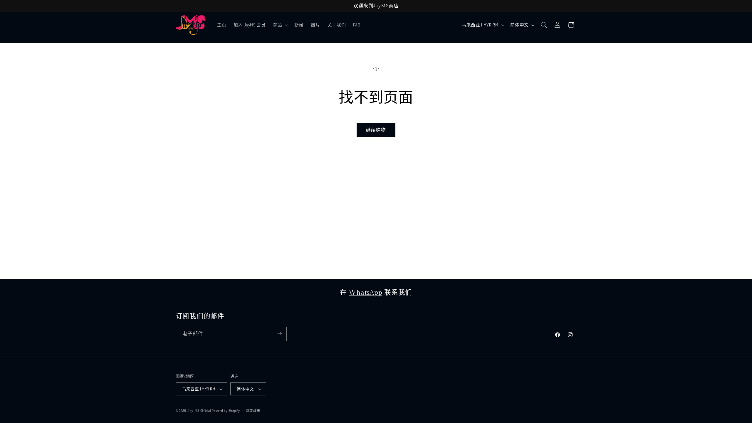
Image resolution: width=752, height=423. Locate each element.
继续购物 (376, 130)
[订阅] (279, 334)
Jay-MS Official (199, 410)
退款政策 (253, 410)
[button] (280, 25)
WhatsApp (365, 292)
